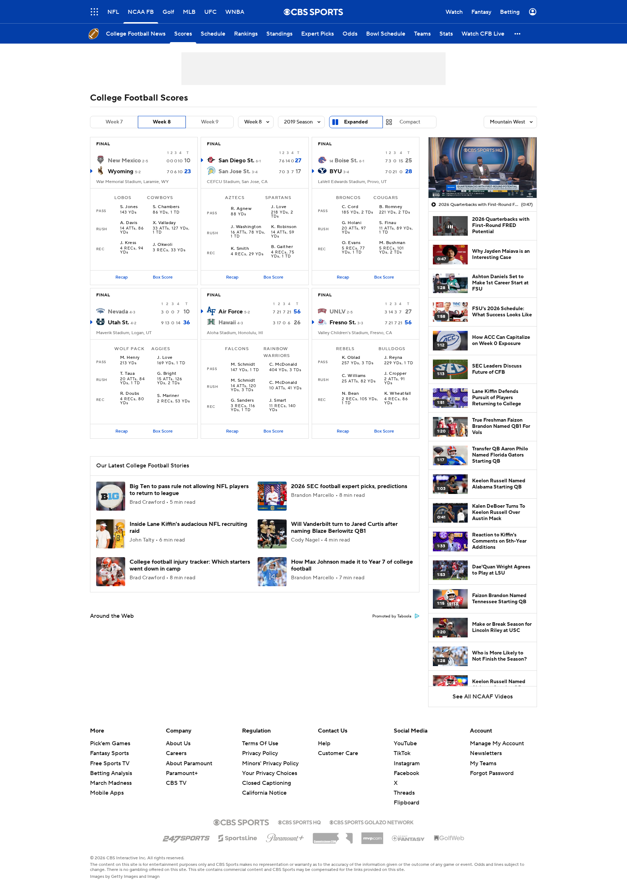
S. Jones (129, 207)
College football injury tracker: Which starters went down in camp (190, 565)
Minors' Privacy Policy (270, 763)
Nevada (118, 312)
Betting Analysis (111, 773)
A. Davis (129, 223)
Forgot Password (492, 773)
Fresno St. (342, 322)
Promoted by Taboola (391, 616)
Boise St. (346, 160)
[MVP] (372, 835)
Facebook (406, 773)
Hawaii (227, 322)
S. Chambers (166, 207)
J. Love (278, 207)
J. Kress (128, 243)
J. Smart (278, 400)
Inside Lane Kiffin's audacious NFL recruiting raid (188, 527)
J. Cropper (395, 374)
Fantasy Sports (109, 753)
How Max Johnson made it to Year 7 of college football (352, 565)
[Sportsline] (237, 837)
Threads (404, 792)
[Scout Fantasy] (408, 838)
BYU (335, 171)
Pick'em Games (110, 743)
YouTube (405, 743)
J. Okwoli (162, 245)
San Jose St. (234, 171)
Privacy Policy (260, 753)
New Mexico (124, 160)
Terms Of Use (260, 743)
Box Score (163, 277)
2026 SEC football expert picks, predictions (349, 486)
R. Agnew (241, 209)
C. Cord (350, 207)
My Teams (483, 763)
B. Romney (390, 207)
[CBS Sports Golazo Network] (371, 821)
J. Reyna (393, 358)
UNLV (337, 312)
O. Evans (351, 243)
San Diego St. (236, 160)
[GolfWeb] (449, 838)
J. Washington (246, 227)
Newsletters (486, 753)
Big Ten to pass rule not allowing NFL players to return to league (189, 490)
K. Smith (240, 249)
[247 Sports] (186, 836)
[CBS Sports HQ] (299, 821)
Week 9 (209, 122)
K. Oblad (351, 358)
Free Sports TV (110, 763)
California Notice (264, 786)
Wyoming (121, 171)
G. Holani (351, 223)
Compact (409, 122)
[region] (483, 167)
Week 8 (162, 122)
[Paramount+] (285, 836)
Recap (121, 277)
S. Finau (387, 223)
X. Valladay (164, 223)
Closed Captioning (266, 776)
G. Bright (166, 374)
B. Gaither (282, 247)
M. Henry (130, 358)
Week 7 (114, 122)
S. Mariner (168, 396)
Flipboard (406, 802)
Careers (176, 753)
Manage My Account (497, 743)
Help (324, 743)
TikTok (402, 753)
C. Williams (354, 376)
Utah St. (118, 322)
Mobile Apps (107, 792)
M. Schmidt (243, 364)
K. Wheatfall (397, 394)
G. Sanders (242, 400)
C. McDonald (283, 364)
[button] (94, 12)
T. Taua (127, 374)
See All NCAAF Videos (482, 696)
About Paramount (189, 763)
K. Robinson (283, 227)
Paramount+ (182, 773)
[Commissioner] (333, 835)
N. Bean (350, 394)
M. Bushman (392, 243)
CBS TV (176, 783)
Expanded (356, 122)
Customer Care (338, 753)
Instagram (407, 763)
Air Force (230, 312)
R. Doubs (129, 394)
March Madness (111, 783)
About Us (178, 743)
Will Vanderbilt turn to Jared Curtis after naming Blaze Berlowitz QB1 (344, 527)
